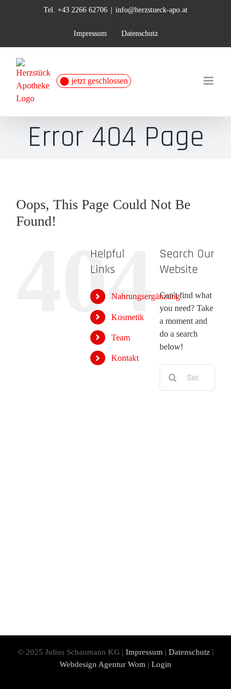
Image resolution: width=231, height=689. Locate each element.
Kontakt (125, 357)
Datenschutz (189, 652)
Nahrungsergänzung (145, 296)
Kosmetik (127, 317)
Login (161, 664)
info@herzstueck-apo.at (151, 10)
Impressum (144, 652)
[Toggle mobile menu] (209, 80)
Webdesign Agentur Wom (103, 664)
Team (120, 337)
